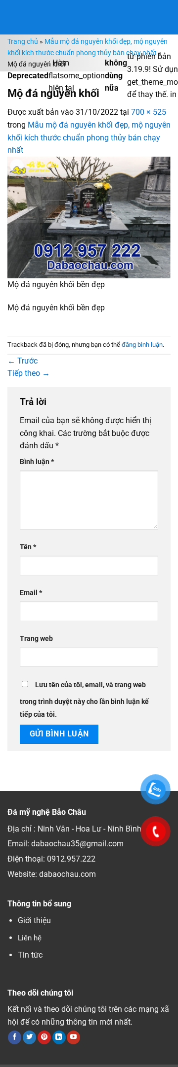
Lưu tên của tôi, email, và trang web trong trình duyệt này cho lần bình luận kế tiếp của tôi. (84, 700)
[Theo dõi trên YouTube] (73, 1037)
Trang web (36, 638)
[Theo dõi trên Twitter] (29, 1037)
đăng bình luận (142, 344)
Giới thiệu (34, 920)
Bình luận (37, 462)
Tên (28, 547)
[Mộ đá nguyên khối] (89, 217)
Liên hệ (30, 938)
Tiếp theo (28, 373)
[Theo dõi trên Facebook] (14, 1037)
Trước (22, 361)
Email (31, 593)
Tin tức (30, 955)
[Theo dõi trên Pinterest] (44, 1037)
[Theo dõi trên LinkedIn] (59, 1037)
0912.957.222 (71, 859)
